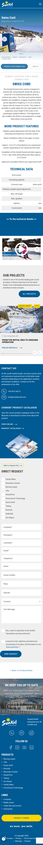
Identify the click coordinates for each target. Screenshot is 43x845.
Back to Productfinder (22, 670)
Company (7, 799)
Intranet (27, 841)
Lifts (7, 491)
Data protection (12, 647)
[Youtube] (24, 747)
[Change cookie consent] (4, 838)
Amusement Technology (15, 498)
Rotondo (9, 510)
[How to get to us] (31, 733)
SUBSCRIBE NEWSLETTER (21, 706)
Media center (9, 802)
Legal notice (8, 838)
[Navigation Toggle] (40, 4)
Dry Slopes (10, 517)
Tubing (8, 506)
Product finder (21, 818)
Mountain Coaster (13, 483)
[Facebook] (11, 747)
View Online (8, 424)
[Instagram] (17, 747)
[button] (4, 39)
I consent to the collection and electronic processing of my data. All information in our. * (23, 644)
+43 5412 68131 (14, 391)
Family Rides (11, 479)
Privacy (18, 838)
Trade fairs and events (12, 806)
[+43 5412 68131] (11, 733)
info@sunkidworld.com (17, 397)
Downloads (8, 809)
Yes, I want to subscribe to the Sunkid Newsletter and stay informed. (20, 632)
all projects (29, 294)
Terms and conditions (32, 838)
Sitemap (18, 841)
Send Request (10, 654)
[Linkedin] (31, 747)
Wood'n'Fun (10, 494)
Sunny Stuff (10, 502)
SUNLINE (9, 514)
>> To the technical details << (21, 219)
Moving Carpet (11, 487)
